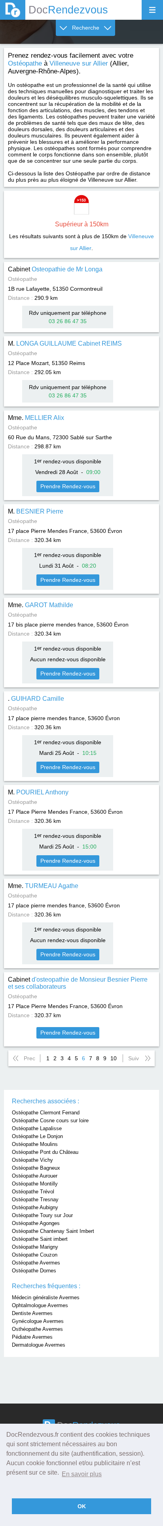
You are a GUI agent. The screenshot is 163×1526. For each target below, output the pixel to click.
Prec (29, 1058)
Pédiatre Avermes (32, 1337)
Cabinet (55, 269)
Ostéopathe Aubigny (35, 1207)
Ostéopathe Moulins (35, 1144)
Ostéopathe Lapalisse (37, 1128)
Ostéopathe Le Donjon (37, 1136)
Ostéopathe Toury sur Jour (42, 1215)
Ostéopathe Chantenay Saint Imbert (53, 1231)
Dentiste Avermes (32, 1313)
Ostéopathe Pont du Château (45, 1152)
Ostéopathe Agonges (36, 1223)
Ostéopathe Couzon (34, 1255)
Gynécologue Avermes (38, 1321)
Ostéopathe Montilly (35, 1184)
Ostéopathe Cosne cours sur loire (50, 1120)
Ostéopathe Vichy (32, 1160)
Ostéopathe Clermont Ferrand (46, 1113)
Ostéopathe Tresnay (35, 1199)
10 (113, 1058)
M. (65, 343)
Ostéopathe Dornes (34, 1271)
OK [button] (82, 1506)
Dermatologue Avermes (38, 1345)
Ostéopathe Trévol (33, 1192)
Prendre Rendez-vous (67, 486)
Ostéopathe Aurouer (34, 1176)
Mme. (36, 417)
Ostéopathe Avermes (36, 1263)
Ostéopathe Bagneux (36, 1168)
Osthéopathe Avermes (37, 1329)
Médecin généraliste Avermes (46, 1297)
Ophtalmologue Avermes (40, 1305)
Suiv (133, 1058)
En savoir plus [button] (82, 1474)
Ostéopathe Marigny (35, 1247)
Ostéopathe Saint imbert (40, 1239)
